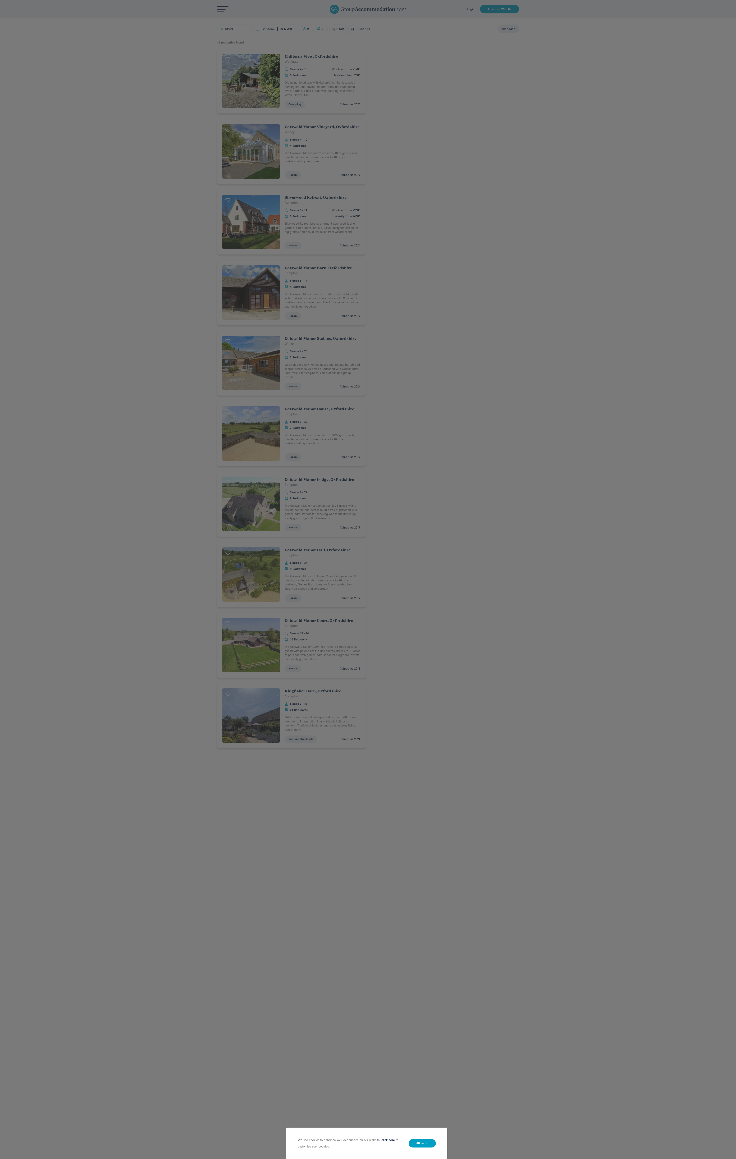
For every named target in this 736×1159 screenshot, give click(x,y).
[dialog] (368, 579)
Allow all (422, 1143)
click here (388, 1140)
